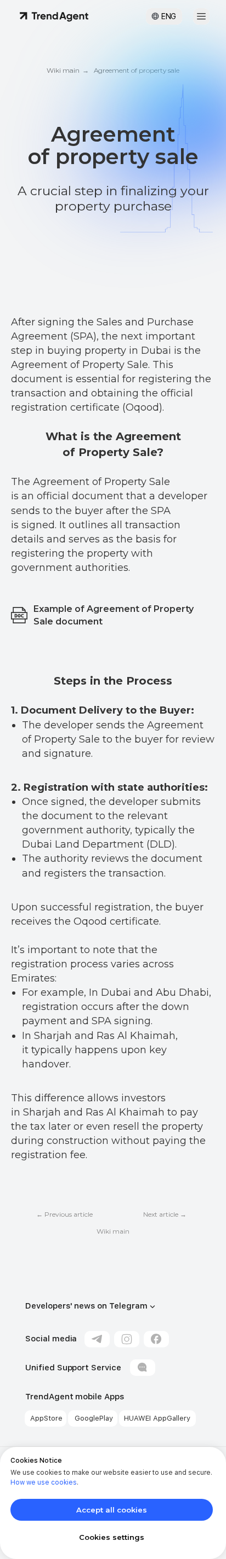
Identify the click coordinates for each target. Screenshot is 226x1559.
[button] (201, 16)
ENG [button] (168, 16)
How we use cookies (43, 1482)
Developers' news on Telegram (86, 1306)
